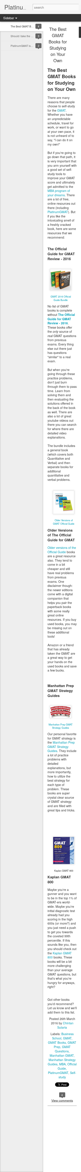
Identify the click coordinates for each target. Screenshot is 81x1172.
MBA (62, 1064)
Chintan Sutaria (65, 1025)
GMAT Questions (63, 1049)
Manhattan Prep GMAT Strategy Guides (61, 726)
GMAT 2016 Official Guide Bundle (61, 298)
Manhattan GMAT (62, 1055)
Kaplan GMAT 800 (60, 955)
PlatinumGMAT (58, 212)
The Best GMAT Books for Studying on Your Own (58, 44)
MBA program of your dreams (59, 192)
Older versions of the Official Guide (62, 549)
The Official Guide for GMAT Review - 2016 (61, 318)
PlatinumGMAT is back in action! (29, 46)
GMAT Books (57, 1042)
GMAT (61, 110)
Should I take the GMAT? (25, 36)
